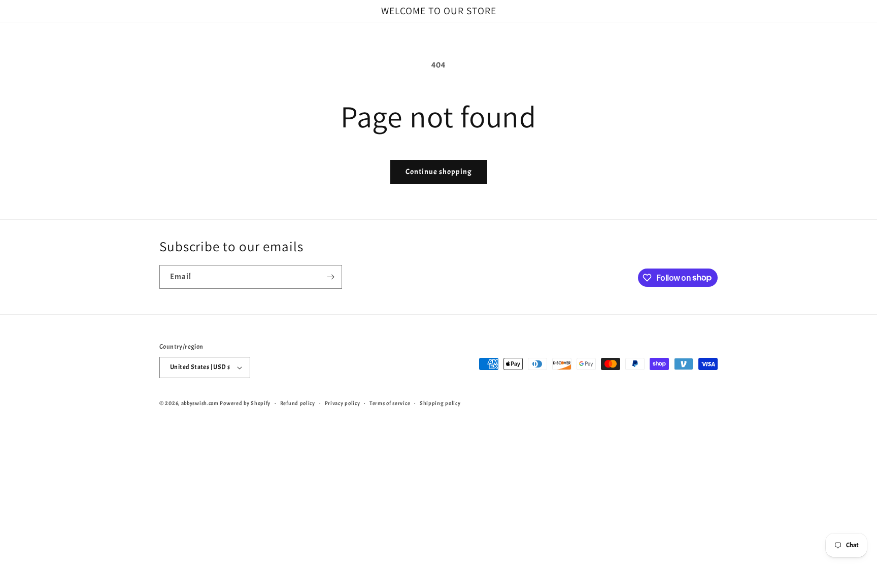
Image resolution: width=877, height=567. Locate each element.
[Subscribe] (330, 277)
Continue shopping (439, 172)
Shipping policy (440, 403)
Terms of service (389, 403)
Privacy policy (342, 403)
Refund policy (297, 403)
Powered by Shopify (245, 403)
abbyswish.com (200, 403)
